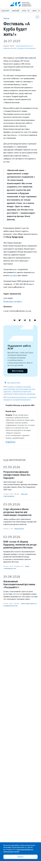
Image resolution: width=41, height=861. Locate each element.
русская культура (22, 389)
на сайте (14, 275)
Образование (19, 529)
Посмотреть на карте (12, 302)
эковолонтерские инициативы (24, 394)
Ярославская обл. (13, 383)
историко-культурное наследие (19, 387)
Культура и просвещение (26, 48)
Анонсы (6, 18)
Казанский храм (9, 389)
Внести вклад (17, 371)
